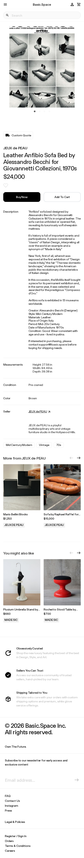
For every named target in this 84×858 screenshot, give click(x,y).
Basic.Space (42, 4)
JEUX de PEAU (15, 148)
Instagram (11, 805)
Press (8, 810)
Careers (10, 850)
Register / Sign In (15, 836)
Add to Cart (62, 197)
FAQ (8, 796)
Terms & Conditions (17, 845)
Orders (9, 841)
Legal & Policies (15, 822)
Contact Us (12, 800)
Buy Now (22, 197)
